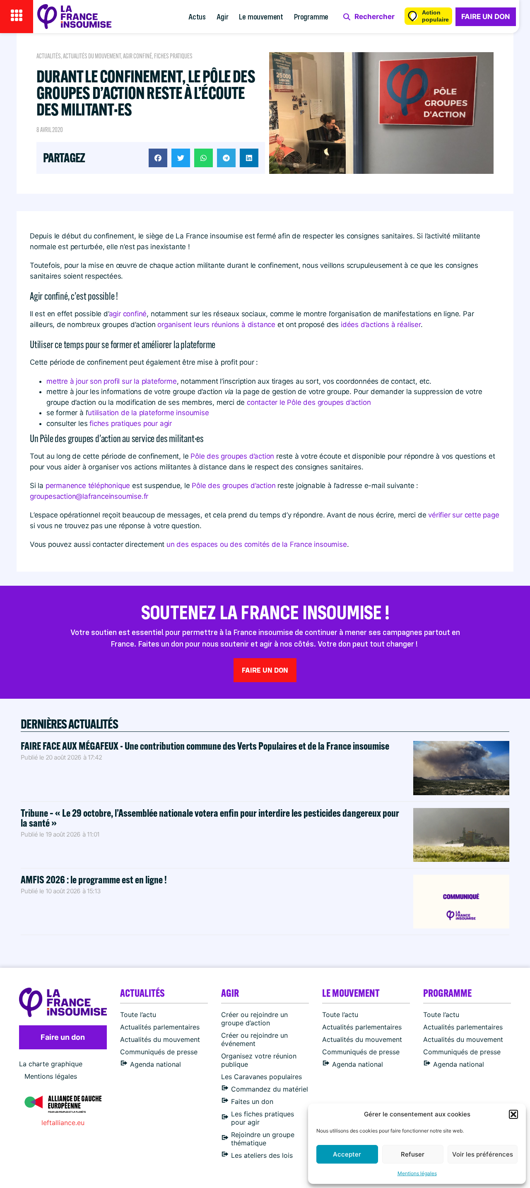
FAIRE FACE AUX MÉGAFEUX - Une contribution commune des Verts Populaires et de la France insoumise (205, 745)
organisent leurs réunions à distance (216, 324)
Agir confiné (137, 56)
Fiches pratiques (173, 56)
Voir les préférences (482, 1154)
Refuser (412, 1154)
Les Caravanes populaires (261, 1077)
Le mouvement (261, 16)
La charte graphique (50, 1064)
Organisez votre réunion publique (258, 1060)
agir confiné (128, 314)
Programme (311, 16)
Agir (222, 16)
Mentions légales (417, 1173)
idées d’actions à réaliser (381, 324)
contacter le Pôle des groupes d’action (309, 402)
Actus (197, 16)
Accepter (347, 1154)
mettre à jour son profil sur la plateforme (111, 381)
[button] (513, 1114)
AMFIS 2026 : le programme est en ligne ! (95, 879)
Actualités (48, 56)
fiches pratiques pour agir (130, 423)
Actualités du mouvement (92, 56)
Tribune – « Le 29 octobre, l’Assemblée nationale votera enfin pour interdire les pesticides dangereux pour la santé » (210, 817)
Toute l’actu (138, 1014)
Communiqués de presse (159, 1052)
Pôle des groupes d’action (232, 456)
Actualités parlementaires (160, 1027)
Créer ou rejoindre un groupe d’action (254, 1018)
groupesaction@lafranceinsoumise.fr (89, 496)
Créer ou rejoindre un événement (254, 1039)
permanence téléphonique (88, 485)
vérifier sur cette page (463, 515)
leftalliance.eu (62, 1122)
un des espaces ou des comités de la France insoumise (256, 544)
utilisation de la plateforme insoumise (148, 413)
